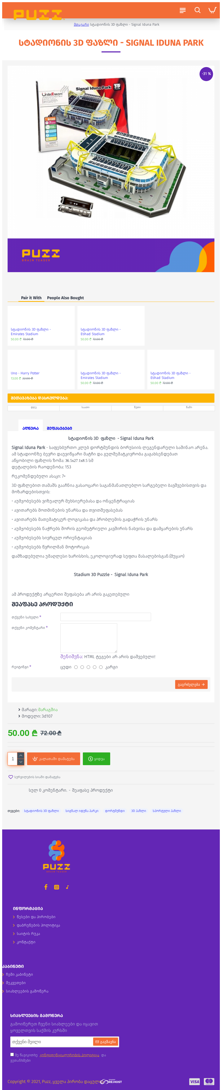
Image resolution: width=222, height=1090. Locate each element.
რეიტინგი (20, 667)
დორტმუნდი (115, 811)
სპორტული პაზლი (167, 811)
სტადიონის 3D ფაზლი (41, 811)
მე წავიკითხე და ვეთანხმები (58, 1057)
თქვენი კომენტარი (28, 628)
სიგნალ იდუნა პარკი (82, 811)
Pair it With (31, 297)
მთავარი (81, 24)
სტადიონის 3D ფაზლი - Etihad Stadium (101, 331)
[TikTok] (67, 887)
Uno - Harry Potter (25, 373)
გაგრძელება (189, 684)
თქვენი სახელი (25, 617)
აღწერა (30, 428)
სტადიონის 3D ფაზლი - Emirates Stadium (31, 331)
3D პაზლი (138, 811)
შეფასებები (59, 428)
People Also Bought (65, 297)
